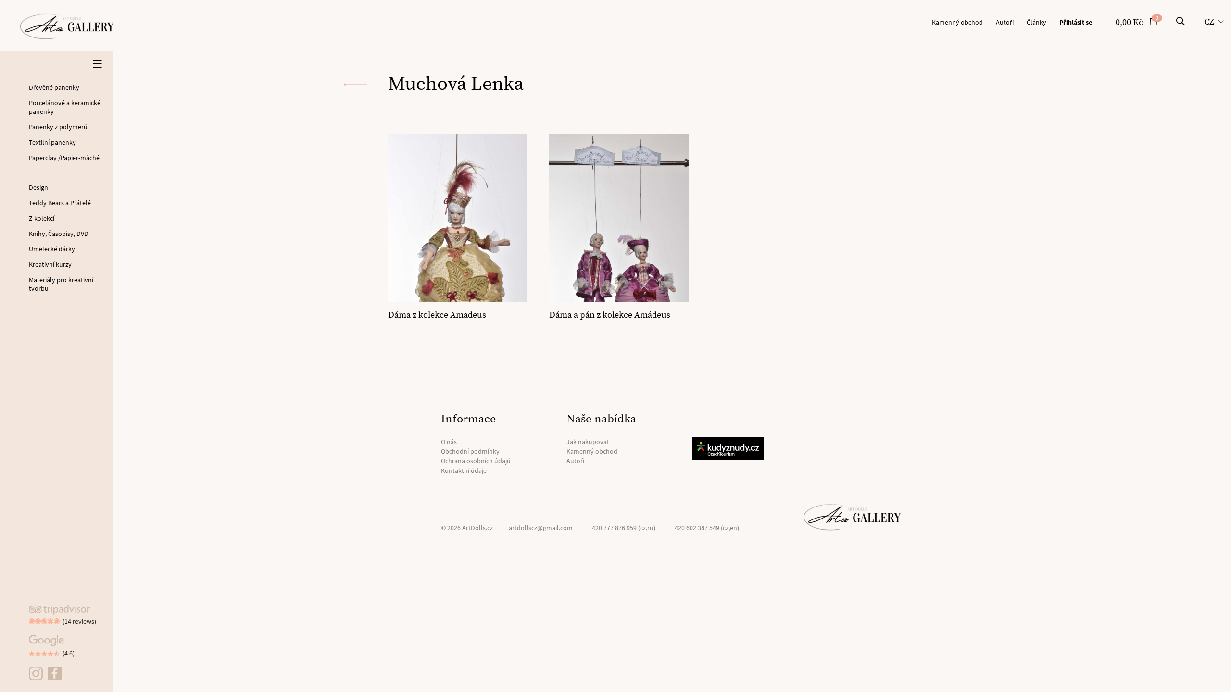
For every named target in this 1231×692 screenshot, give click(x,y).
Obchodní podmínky (470, 451)
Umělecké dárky (52, 249)
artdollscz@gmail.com (541, 527)
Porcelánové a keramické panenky (64, 107)
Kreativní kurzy (50, 264)
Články (1036, 22)
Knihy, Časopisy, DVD (58, 233)
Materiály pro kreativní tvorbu (61, 284)
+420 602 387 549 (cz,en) (705, 527)
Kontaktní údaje (464, 470)
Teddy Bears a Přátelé (60, 202)
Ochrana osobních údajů (476, 461)
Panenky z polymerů (58, 127)
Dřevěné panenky (54, 87)
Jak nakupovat (587, 441)
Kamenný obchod (957, 22)
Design (38, 187)
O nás (449, 441)
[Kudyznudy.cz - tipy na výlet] (729, 448)
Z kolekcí (41, 218)
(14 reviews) (79, 621)
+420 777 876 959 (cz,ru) (622, 527)
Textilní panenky (52, 142)
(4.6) (69, 653)
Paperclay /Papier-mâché (64, 157)
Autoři (1005, 22)
